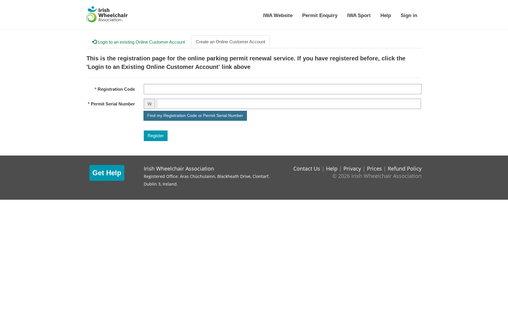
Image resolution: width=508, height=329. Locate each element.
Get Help (106, 173)
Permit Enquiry (319, 15)
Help (385, 15)
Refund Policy (405, 168)
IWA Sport (359, 15)
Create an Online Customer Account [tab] (230, 41)
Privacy (352, 168)
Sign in (409, 15)
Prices (374, 168)
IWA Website (278, 15)
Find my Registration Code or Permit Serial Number (195, 115)
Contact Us (306, 168)
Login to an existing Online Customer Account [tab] (140, 41)
